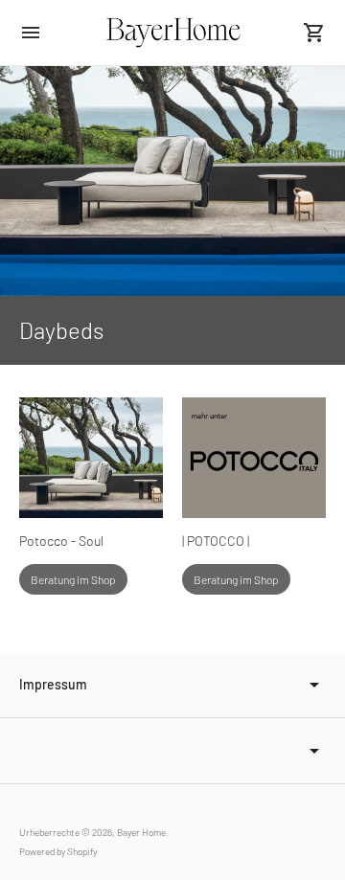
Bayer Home (141, 832)
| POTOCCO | (215, 540)
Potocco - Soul (61, 540)
